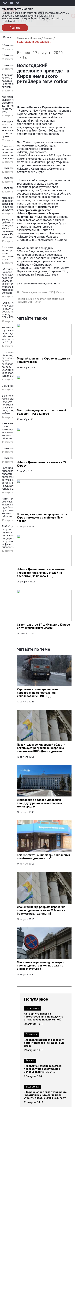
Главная (22, 38)
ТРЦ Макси (56, 292)
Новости (35, 38)
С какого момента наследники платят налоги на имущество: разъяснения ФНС (12, 152)
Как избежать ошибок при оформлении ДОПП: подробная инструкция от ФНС (12, 104)
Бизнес (48, 38)
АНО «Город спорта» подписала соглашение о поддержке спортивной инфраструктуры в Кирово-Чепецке (12, 537)
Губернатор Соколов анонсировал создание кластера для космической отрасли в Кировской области (10, 281)
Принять (14, 27)
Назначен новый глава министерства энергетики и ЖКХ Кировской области (12, 431)
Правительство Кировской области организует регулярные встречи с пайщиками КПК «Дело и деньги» (12, 478)
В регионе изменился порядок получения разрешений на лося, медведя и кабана (12, 404)
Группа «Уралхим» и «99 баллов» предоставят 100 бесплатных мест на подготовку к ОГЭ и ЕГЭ (12, 310)
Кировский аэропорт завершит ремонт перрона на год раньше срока (12, 203)
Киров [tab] (7, 37)
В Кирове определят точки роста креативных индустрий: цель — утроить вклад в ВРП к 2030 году (45, 1095)
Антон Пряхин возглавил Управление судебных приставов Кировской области (10, 507)
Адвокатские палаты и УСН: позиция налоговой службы (10, 81)
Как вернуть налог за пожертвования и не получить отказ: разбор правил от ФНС (12, 129)
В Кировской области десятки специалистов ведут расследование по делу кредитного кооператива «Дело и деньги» (12, 364)
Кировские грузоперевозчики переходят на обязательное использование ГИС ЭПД (12, 335)
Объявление (9, 45)
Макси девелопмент (35, 292)
